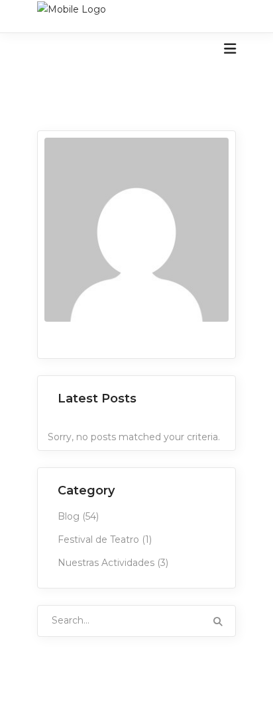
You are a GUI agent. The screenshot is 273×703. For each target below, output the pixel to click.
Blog (69, 516)
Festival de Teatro (98, 539)
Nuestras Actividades (106, 563)
